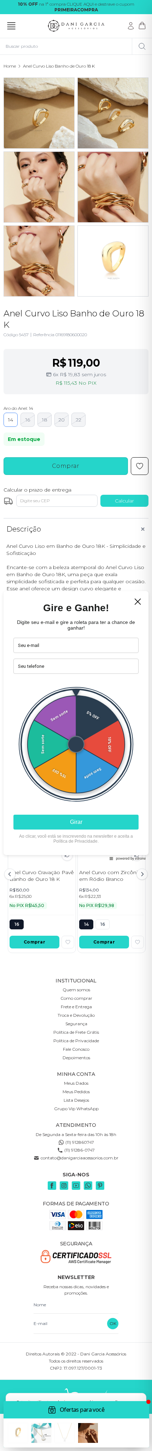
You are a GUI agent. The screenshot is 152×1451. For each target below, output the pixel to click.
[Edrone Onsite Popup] (76, 725)
